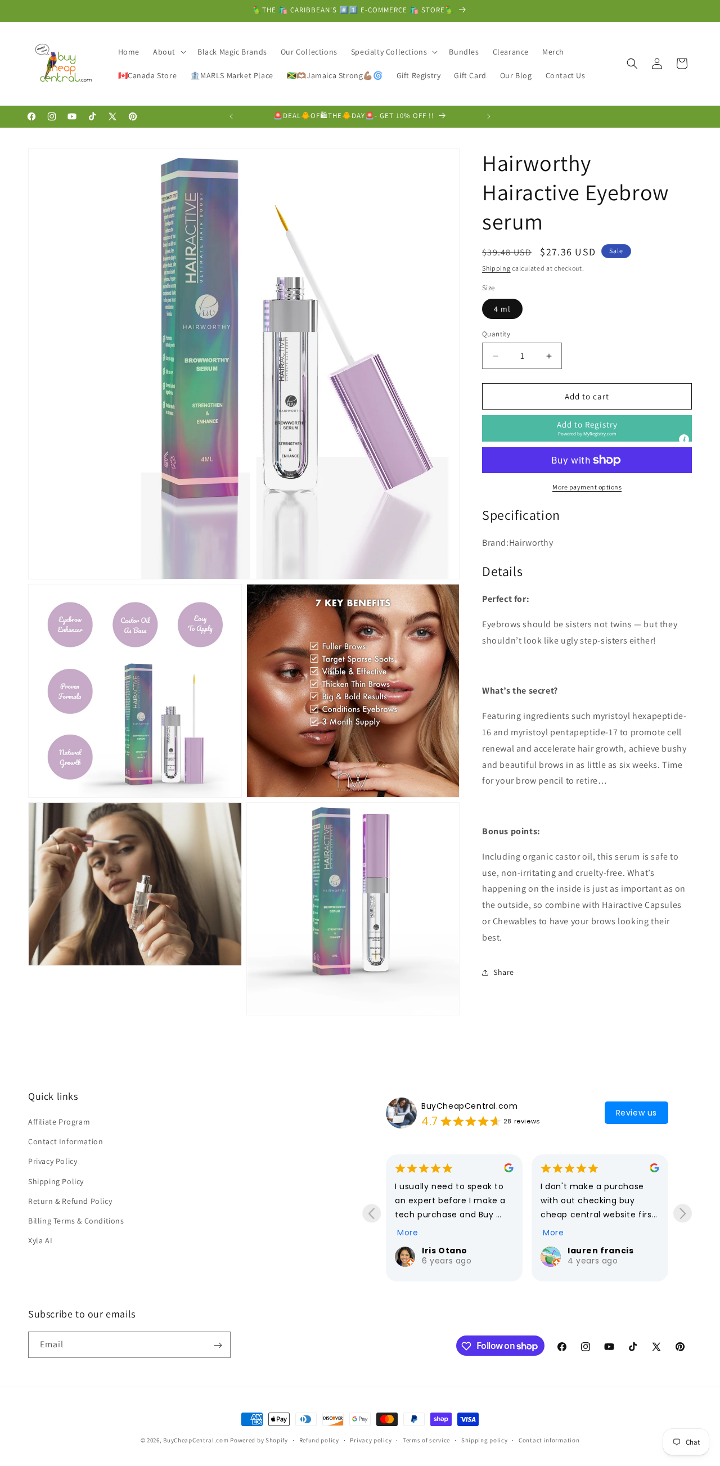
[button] (168, 52)
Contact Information (65, 1142)
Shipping (496, 268)
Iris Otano (444, 1250)
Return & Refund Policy (70, 1201)
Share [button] (503, 972)
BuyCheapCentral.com (469, 1106)
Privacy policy (371, 1439)
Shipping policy (484, 1439)
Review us (636, 1112)
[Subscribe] (217, 1345)
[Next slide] (682, 1213)
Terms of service (426, 1439)
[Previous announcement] (231, 116)
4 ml (502, 309)
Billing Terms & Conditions (76, 1221)
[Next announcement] (488, 116)
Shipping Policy (56, 1181)
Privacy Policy (52, 1162)
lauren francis (600, 1250)
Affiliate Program (59, 1122)
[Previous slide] (371, 1213)
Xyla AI (40, 1241)
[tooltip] (684, 439)
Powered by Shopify (259, 1440)
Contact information (549, 1439)
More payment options (587, 487)
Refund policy (319, 1439)
